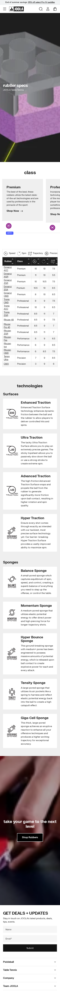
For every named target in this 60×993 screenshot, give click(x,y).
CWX (6, 364)
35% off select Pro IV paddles (41, 2)
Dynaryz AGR (8, 275)
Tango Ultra (7, 358)
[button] (5, 9)
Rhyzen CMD (7, 351)
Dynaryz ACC (8, 269)
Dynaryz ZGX (8, 288)
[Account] (47, 9)
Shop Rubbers (30, 837)
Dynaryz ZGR (8, 282)
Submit (30, 948)
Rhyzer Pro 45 (7, 326)
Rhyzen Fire (7, 339)
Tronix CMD (7, 301)
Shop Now (13, 210)
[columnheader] (8, 261)
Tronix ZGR (7, 314)
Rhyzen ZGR (7, 332)
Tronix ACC (7, 307)
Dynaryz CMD (8, 294)
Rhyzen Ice (7, 345)
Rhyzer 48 (9, 320)
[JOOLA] (16, 9)
